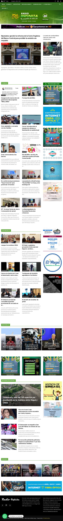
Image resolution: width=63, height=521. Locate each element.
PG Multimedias (46, 518)
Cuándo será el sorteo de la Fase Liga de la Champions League (10, 472)
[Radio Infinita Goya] (9, 19)
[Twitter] (60, 1)
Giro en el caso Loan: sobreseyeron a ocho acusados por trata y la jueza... (28, 411)
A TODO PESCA (47, 4)
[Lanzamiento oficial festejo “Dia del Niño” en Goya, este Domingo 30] (31, 174)
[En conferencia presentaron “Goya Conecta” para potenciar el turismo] (10, 174)
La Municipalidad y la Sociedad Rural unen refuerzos (29, 211)
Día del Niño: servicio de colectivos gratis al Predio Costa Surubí (30, 156)
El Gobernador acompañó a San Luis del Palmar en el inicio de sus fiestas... (29, 426)
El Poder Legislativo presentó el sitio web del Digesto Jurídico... (30, 247)
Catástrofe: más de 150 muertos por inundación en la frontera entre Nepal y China (20, 400)
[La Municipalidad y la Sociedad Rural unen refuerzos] (31, 202)
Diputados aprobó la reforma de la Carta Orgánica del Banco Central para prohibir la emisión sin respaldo (20, 38)
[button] (60, 4)
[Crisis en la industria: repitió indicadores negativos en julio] (31, 339)
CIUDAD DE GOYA (37, 4)
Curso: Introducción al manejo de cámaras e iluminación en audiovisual (30, 128)
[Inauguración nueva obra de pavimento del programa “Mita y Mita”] (10, 91)
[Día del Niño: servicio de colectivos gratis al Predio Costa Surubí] (31, 148)
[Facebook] (55, 1)
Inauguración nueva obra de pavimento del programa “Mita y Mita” (10, 99)
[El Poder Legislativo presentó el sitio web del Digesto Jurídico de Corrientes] (31, 238)
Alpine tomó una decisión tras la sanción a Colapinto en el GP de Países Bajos (31, 472)
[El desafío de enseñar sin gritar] (31, 293)
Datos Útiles (16, 4)
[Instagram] (58, 1)
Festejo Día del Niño (28, 98)
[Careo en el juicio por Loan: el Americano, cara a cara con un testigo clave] (10, 266)
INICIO (3, 4)
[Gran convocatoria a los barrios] (10, 148)
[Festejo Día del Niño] (31, 91)
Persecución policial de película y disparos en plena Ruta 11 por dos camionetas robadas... (29, 441)
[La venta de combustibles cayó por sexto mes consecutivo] (52, 49)
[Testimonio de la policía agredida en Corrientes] (31, 266)
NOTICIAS (4, 8)
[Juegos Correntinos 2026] (10, 238)
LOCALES (3, 95)
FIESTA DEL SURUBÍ (26, 4)
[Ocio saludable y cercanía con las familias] (10, 119)
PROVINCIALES (4, 242)
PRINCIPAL (5, 44)
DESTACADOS (46, 54)
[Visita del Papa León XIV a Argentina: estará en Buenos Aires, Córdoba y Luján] (11, 339)
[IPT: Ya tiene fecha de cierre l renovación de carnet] (10, 202)
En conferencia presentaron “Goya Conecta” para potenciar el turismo (10, 182)
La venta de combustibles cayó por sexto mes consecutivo (51, 37)
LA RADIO (8, 4)
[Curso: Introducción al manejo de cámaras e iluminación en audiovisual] (31, 119)
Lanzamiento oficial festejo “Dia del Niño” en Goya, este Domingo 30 (31, 182)
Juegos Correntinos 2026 (9, 245)
